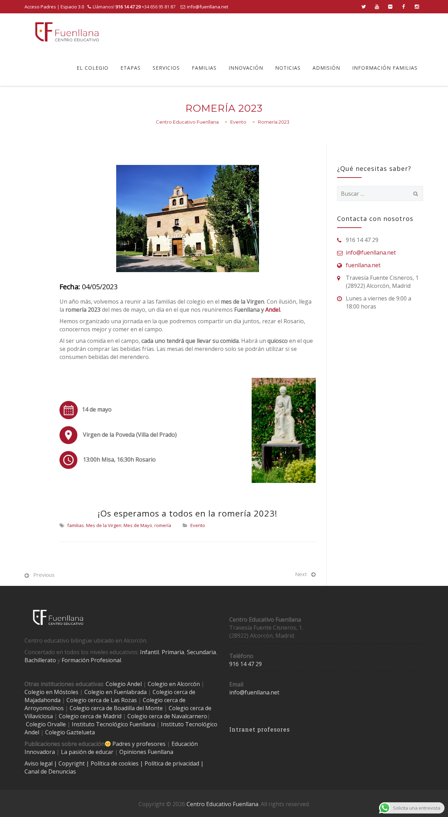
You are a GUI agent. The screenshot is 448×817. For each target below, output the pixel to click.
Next (301, 573)
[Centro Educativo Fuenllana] (67, 32)
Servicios (166, 67)
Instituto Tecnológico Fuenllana (113, 724)
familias (75, 525)
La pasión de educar (87, 752)
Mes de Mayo (138, 525)
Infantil (149, 652)
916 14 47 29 (245, 664)
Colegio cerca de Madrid (90, 716)
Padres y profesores (139, 744)
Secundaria (201, 652)
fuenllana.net (363, 265)
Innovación (246, 67)
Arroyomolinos (44, 708)
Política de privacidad (173, 763)
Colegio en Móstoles (51, 692)
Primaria (173, 652)
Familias (204, 67)
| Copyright (70, 763)
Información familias (385, 67)
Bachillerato (40, 660)
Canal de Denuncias (50, 771)
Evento (197, 525)
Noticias (288, 67)
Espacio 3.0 (72, 7)
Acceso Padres (40, 7)
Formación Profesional (91, 660)
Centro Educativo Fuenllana (222, 804)
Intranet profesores (259, 729)
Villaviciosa (38, 716)
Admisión (326, 67)
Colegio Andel (124, 684)
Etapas (130, 67)
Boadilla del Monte (138, 708)
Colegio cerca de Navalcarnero (167, 716)
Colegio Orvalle (46, 724)
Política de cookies (115, 763)
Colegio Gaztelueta (70, 732)
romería (162, 525)
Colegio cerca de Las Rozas (101, 700)
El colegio (92, 67)
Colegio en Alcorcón (174, 684)
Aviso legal (39, 763)
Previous (44, 574)
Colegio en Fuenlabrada (115, 692)
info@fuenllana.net (207, 7)
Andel (272, 309)
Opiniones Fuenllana (146, 752)
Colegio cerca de (164, 700)
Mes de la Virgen (103, 525)
